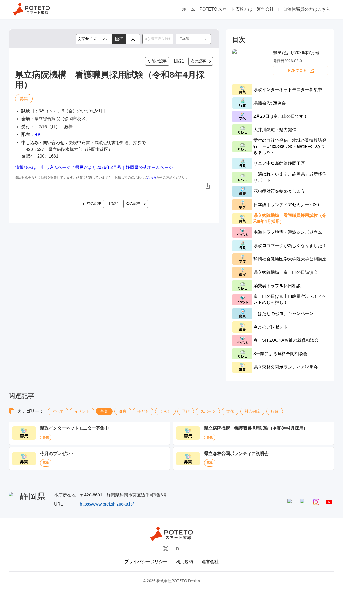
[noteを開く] (177, 548)
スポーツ (207, 411)
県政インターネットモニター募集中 (74, 428)
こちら (151, 177)
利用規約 (184, 561)
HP (37, 134)
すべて (58, 411)
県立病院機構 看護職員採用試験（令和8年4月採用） (256, 428)
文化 (230, 411)
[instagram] (316, 502)
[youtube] (329, 502)
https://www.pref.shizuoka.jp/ (107, 504)
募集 (104, 411)
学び (185, 411)
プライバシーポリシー (145, 561)
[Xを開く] (165, 548)
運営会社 (265, 9)
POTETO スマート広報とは (225, 9)
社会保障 (252, 411)
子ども (143, 411)
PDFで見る (297, 70)
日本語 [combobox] (184, 39)
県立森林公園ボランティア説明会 (236, 453)
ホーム (188, 9)
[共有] (207, 185)
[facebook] (290, 502)
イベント (82, 411)
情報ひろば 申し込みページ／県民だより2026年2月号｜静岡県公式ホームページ (94, 167)
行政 (274, 411)
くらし (165, 411)
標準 (119, 39)
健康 (122, 411)
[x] (303, 502)
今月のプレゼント (57, 453)
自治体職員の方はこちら (306, 9)
